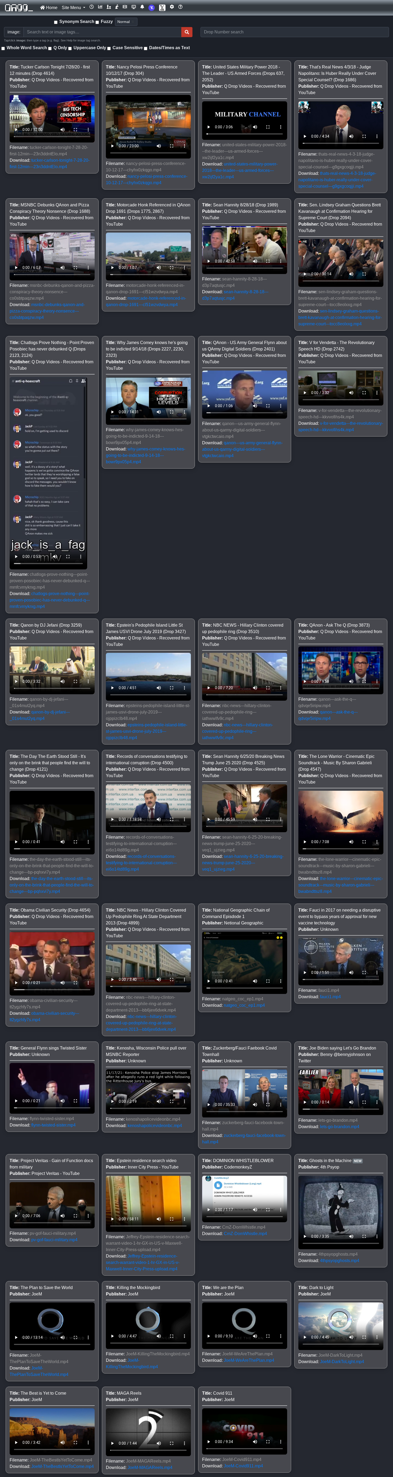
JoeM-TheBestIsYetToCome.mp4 (62, 1466)
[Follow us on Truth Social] (151, 7)
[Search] (186, 32)
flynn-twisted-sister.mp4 (53, 1125)
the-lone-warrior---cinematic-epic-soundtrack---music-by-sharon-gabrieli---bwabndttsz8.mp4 (340, 885)
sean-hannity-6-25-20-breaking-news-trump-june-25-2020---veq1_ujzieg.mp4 (243, 862)
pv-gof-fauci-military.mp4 (54, 1239)
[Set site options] (172, 6)
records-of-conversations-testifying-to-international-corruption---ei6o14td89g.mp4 (141, 862)
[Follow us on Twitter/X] (162, 7)
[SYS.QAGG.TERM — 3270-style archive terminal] (133, 6)
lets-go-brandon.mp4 (339, 1126)
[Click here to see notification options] (142, 6)
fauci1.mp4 (330, 996)
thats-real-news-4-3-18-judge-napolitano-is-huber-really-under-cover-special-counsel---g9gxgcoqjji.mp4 (337, 179)
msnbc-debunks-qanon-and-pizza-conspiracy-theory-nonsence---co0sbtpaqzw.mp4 (47, 311)
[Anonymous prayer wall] (117, 6)
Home (51, 7)
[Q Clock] (91, 6)
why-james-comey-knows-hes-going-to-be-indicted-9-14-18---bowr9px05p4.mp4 (145, 455)
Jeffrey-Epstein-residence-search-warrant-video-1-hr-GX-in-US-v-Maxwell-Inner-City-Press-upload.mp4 (142, 1262)
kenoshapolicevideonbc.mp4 (155, 1125)
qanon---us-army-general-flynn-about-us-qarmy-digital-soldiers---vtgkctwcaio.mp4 (242, 449)
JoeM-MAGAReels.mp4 (150, 1467)
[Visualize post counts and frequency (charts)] (100, 6)
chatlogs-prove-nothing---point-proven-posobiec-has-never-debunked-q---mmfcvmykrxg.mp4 (50, 600)
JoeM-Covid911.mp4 (243, 1466)
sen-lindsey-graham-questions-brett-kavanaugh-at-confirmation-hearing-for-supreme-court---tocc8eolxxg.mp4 (340, 317)
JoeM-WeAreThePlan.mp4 (249, 1360)
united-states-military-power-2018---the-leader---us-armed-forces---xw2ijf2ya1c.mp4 (240, 170)
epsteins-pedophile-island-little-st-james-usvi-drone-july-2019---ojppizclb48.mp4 (146, 731)
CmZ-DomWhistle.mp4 (245, 1233)
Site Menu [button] (72, 7)
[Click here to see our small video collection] (125, 6)
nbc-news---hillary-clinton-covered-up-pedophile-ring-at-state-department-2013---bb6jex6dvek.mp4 (141, 1023)
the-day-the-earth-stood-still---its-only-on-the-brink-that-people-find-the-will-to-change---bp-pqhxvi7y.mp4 (52, 885)
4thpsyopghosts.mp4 (339, 1260)
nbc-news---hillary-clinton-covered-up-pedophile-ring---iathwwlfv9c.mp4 (237, 731)
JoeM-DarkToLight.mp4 (342, 1361)
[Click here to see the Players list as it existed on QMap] (109, 6)
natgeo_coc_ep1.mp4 (244, 1005)
